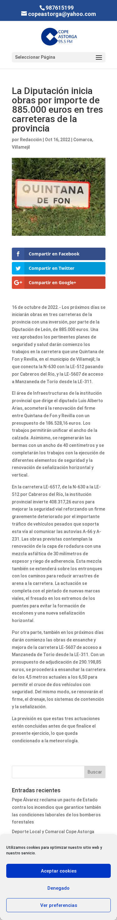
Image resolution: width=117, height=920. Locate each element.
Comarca (82, 139)
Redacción (31, 139)
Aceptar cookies (58, 871)
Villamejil (21, 147)
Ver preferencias (58, 905)
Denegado (58, 888)
